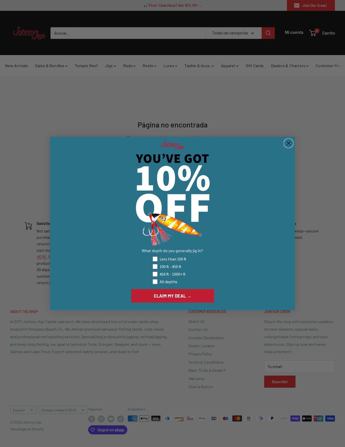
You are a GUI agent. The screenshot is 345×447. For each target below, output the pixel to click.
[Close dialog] (288, 143)
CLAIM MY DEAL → (172, 296)
